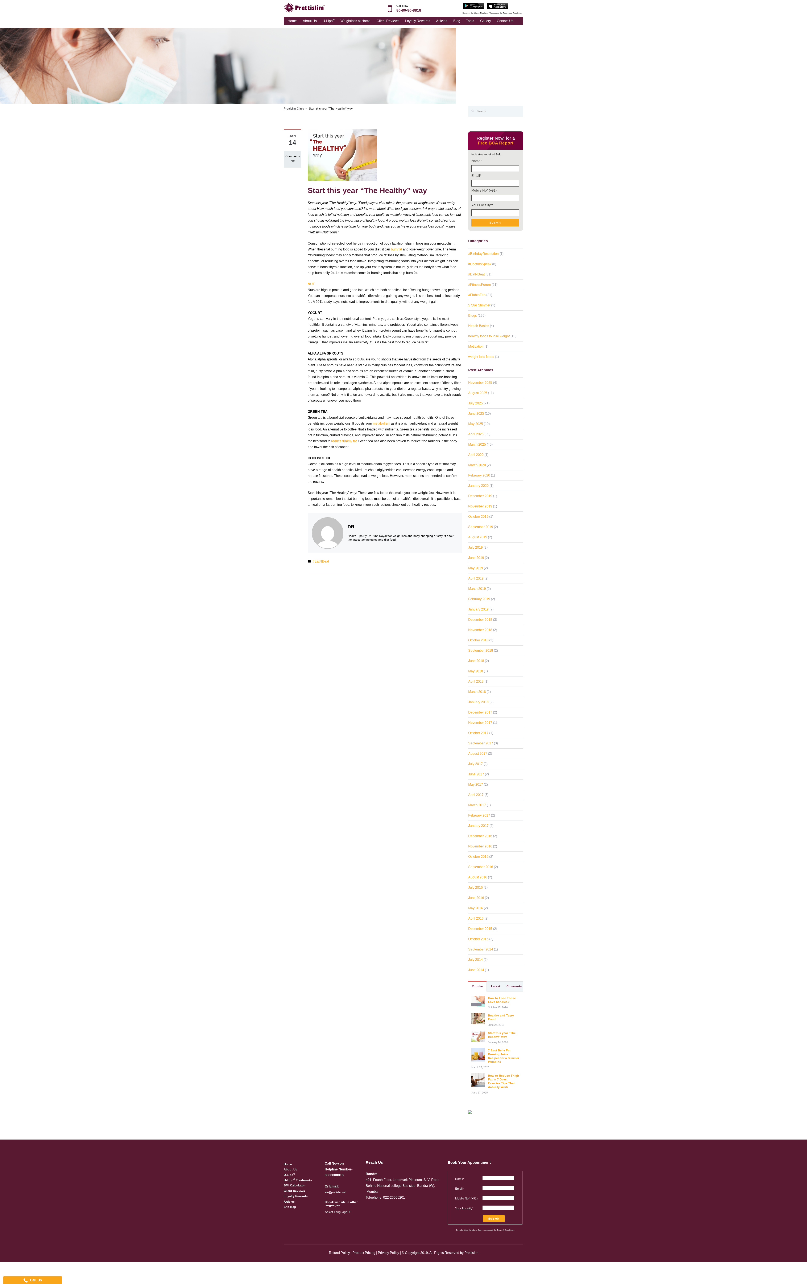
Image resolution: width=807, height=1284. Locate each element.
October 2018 (478, 640)
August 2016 (477, 877)
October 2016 (478, 856)
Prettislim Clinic (294, 108)
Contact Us (505, 21)
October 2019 (478, 516)
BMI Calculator (294, 1185)
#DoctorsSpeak (479, 264)
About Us (310, 21)
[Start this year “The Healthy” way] (342, 155)
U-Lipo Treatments (298, 1180)
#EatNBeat (321, 561)
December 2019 (480, 496)
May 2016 (475, 908)
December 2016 (480, 836)
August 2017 (477, 753)
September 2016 (480, 867)
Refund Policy (339, 1253)
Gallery (485, 21)
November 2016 (480, 846)
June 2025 (476, 413)
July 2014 (475, 959)
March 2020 (477, 465)
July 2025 (475, 403)
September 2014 (480, 949)
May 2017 (475, 784)
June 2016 (476, 898)
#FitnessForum (479, 284)
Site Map (290, 1207)
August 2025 (477, 393)
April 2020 (476, 455)
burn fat (396, 249)
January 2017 (478, 825)
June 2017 (476, 774)
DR (351, 526)
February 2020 (479, 475)
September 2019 (480, 527)
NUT (311, 284)
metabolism (381, 423)
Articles (441, 21)
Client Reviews (388, 21)
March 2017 (477, 805)
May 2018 (475, 671)
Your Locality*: (482, 205)
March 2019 (477, 588)
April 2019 (476, 578)
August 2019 (477, 537)
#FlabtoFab (476, 295)
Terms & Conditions (505, 1230)
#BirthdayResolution (483, 253)
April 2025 (476, 434)
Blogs (472, 315)
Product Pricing (363, 1253)
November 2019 (480, 506)
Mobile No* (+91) (484, 190)
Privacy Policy (388, 1253)
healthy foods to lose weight (489, 336)
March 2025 (477, 444)
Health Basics (478, 326)
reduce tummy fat (344, 441)
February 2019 (479, 599)
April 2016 (476, 918)
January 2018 (478, 702)
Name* (476, 161)
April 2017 (476, 795)
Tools (470, 21)
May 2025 (475, 424)
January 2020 (478, 485)
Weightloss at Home (355, 21)
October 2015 (478, 939)
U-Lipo (329, 21)
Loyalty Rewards (417, 21)
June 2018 (476, 661)
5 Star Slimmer (479, 305)
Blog (456, 21)
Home (292, 21)
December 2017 (480, 712)
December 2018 (480, 619)
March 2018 (477, 692)
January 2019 (478, 609)
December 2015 (480, 929)
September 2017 (480, 743)
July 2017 (475, 764)
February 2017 (479, 815)
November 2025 (480, 382)
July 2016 (475, 887)
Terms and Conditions (512, 13)
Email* (476, 175)
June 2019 (476, 558)
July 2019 (475, 547)
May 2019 (475, 568)
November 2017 (480, 722)
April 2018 (476, 681)
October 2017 (478, 733)
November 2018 (480, 630)
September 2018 (480, 650)
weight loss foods (481, 357)
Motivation (476, 346)
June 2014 (476, 970)
